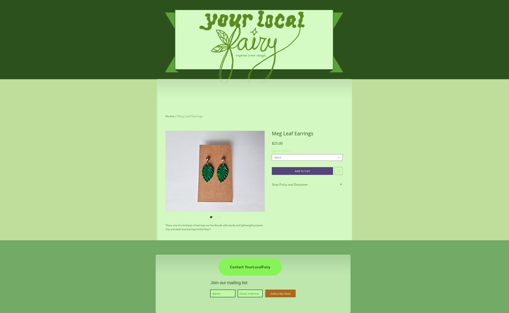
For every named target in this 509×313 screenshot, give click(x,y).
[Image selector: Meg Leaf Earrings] (211, 217)
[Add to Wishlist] (338, 171)
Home (169, 116)
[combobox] (307, 157)
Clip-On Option (282, 150)
